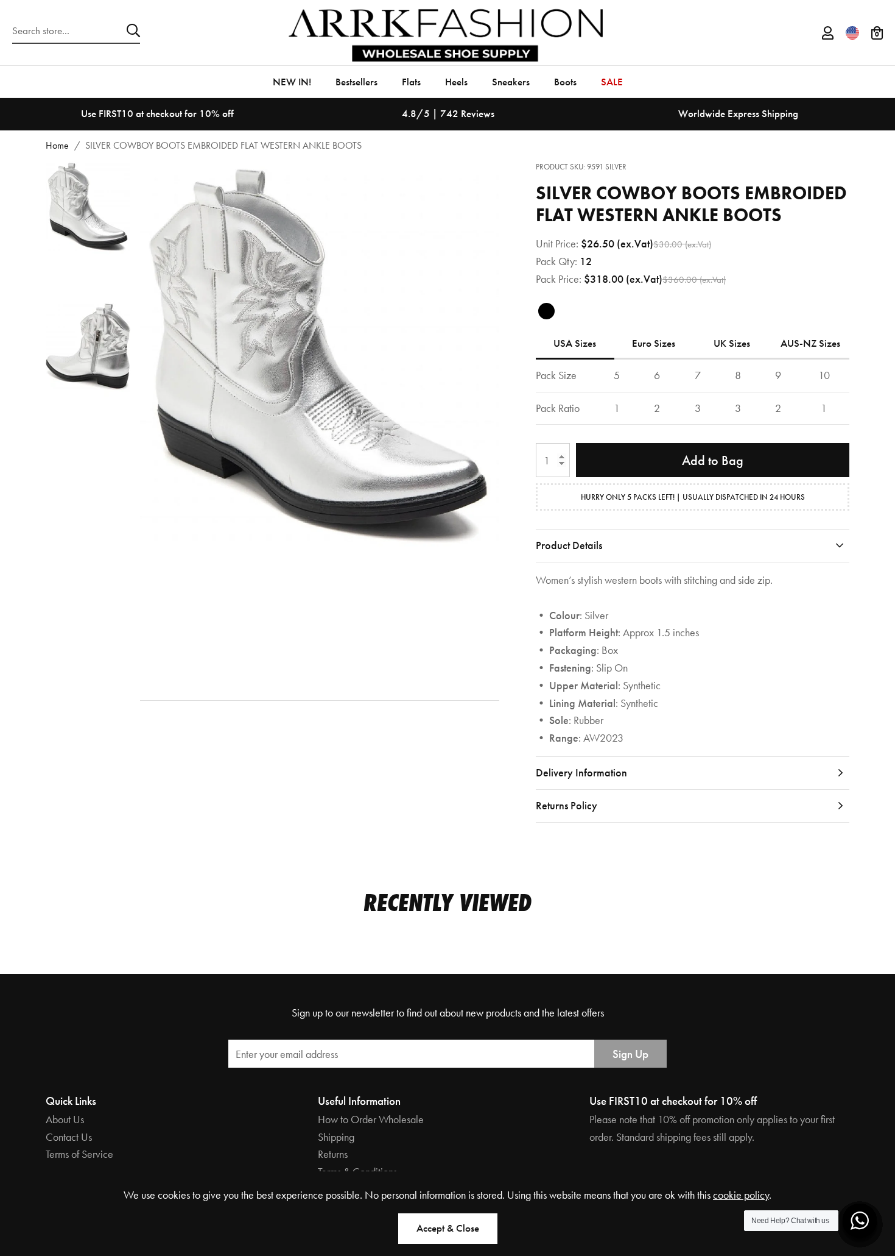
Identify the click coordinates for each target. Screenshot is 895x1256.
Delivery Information (581, 772)
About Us (65, 1119)
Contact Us (69, 1137)
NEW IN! (292, 81)
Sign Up (630, 1054)
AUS (810, 343)
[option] (157, 114)
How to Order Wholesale (371, 1119)
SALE (612, 81)
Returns (333, 1154)
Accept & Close (447, 1228)
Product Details (569, 545)
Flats (411, 81)
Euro (653, 343)
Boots (565, 81)
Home (57, 145)
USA (574, 343)
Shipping (336, 1137)
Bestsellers (356, 81)
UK (732, 343)
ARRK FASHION (447, 32)
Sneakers (511, 81)
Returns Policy (566, 805)
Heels (456, 81)
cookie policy (741, 1195)
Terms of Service (79, 1154)
